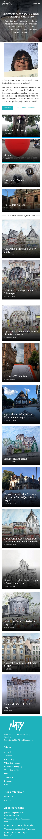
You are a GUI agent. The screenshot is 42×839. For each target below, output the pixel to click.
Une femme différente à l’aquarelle (19, 829)
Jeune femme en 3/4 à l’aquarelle (18, 825)
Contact (7, 784)
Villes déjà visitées (12, 763)
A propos (7, 108)
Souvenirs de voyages (26, 108)
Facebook (8, 797)
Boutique (8, 781)
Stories (7, 774)
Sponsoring (9, 777)
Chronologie (9, 759)
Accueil (7, 752)
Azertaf (16, 734)
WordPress (8, 737)
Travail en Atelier (11, 770)
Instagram (8, 800)
